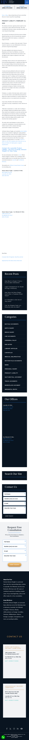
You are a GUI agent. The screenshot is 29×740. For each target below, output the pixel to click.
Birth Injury (9, 328)
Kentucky (4, 161)
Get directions (12, 661)
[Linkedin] (17, 728)
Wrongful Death (11, 389)
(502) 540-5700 (22, 8)
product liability (23, 131)
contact (20, 154)
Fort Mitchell (21, 159)
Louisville (14, 159)
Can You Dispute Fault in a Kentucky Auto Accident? (13, 306)
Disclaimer (9, 736)
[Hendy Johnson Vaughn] (7, 2)
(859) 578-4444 (7, 8)
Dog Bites (8, 344)
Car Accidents (10, 336)
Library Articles (11, 348)
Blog (7, 15)
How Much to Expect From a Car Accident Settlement (13, 281)
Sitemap (13, 736)
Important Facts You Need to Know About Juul (12, 260)
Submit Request (14, 564)
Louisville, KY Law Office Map (12, 696)
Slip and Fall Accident (13, 377)
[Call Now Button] (3, 737)
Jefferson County (13, 165)
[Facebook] (6, 728)
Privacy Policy (19, 736)
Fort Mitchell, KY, (8, 440)
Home (3, 15)
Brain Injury (9, 332)
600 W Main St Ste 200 (7, 172)
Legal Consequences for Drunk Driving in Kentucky (14, 287)
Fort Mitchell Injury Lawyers (13, 647)
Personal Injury (11, 369)
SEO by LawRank (14, 737)
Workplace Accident (12, 385)
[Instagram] (14, 728)
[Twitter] (10, 729)
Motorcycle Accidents (13, 360)
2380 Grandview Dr (6, 213)
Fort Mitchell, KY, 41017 (7, 215)
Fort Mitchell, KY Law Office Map (13, 656)
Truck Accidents (11, 381)
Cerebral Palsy (11, 340)
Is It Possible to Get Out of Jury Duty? (13, 300)
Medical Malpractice (13, 356)
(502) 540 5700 (6, 410)
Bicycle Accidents (11, 324)
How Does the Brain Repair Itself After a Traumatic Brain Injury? (14, 294)
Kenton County (20, 165)
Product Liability (8, 21)
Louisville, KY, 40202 (6, 174)
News (7, 365)
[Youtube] (22, 728)
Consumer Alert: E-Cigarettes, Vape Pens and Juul (12, 256)
